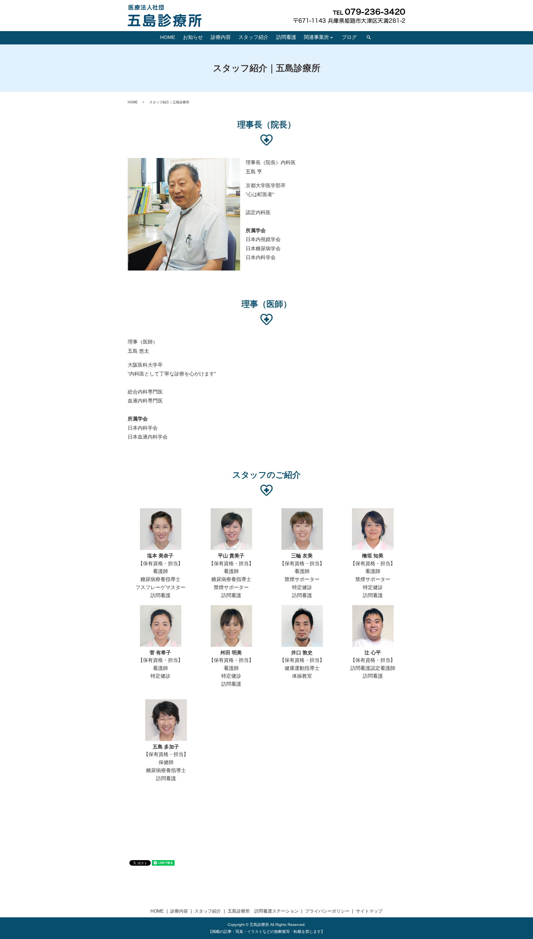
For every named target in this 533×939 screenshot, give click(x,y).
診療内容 (221, 37)
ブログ (349, 37)
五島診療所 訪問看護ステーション (263, 911)
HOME (167, 37)
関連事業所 (316, 37)
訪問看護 (286, 37)
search (368, 37)
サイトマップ (369, 911)
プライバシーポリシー (327, 911)
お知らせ (193, 37)
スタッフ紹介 (253, 37)
